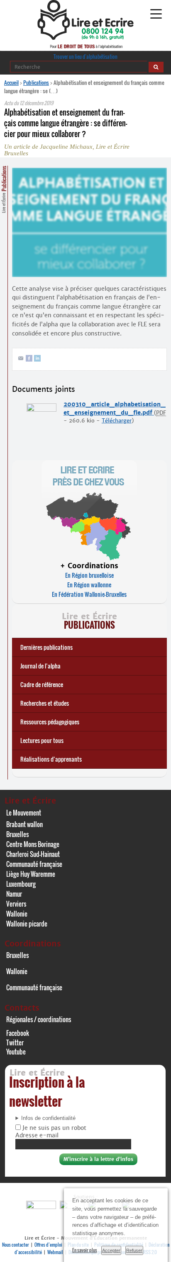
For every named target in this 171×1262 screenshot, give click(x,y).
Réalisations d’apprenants (51, 759)
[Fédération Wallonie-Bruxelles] (42, 1206)
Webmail (55, 1252)
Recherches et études (44, 703)
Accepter (111, 1250)
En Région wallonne (89, 584)
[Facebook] (29, 360)
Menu (156, 14)
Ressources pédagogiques (49, 721)
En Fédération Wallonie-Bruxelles (89, 594)
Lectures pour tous (42, 740)
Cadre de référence (41, 684)
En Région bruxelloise (89, 575)
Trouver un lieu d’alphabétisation (85, 56)
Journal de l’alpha (40, 665)
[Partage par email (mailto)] (20, 360)
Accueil (11, 82)
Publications (36, 82)
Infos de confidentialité (48, 1118)
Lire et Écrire (3, 189)
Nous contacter (15, 1244)
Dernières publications (46, 647)
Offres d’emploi (48, 1244)
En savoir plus (84, 1250)
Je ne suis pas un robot (53, 1128)
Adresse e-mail (37, 1135)
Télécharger (117, 420)
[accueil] (85, 37)
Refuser (134, 1250)
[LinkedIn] (37, 360)
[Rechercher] (156, 67)
